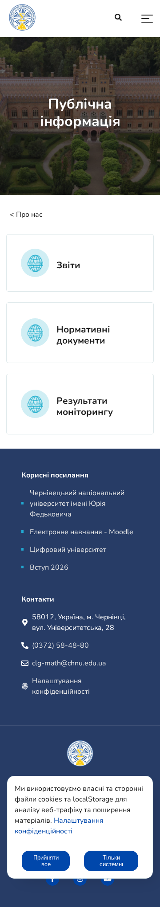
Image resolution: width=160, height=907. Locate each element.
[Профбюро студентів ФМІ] (80, 879)
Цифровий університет (68, 550)
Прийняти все (46, 861)
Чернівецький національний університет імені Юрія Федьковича (77, 503)
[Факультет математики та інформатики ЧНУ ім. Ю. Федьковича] (52, 879)
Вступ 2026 (49, 567)
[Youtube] (107, 879)
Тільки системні (111, 861)
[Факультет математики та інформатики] (22, 19)
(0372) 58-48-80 (60, 645)
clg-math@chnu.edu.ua (69, 663)
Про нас (29, 214)
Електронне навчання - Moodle (81, 532)
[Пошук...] (118, 18)
